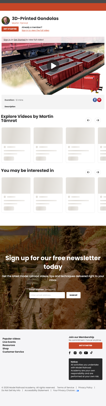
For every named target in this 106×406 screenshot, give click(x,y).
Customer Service (13, 352)
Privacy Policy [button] (85, 387)
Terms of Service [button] (65, 387)
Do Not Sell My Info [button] (11, 390)
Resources (9, 345)
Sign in (7, 39)
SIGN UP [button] (73, 295)
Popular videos (11, 338)
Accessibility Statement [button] (37, 390)
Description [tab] (10, 106)
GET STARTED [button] (10, 29)
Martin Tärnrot (20, 23)
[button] (35, 29)
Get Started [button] (85, 345)
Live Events (9, 342)
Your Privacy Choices (64, 390)
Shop (6, 348)
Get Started (20, 39)
